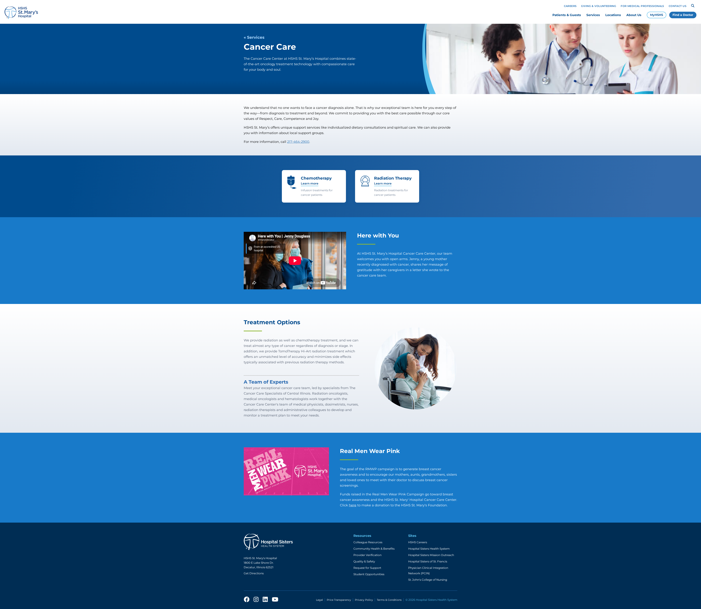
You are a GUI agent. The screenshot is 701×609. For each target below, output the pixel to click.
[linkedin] (265, 600)
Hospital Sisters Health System (429, 548)
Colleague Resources (367, 542)
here (352, 505)
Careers (570, 6)
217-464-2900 (298, 142)
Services (593, 15)
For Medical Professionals (642, 6)
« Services (254, 37)
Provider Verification (367, 555)
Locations (613, 15)
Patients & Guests (566, 15)
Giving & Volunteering (598, 6)
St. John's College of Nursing (427, 579)
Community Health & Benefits (373, 548)
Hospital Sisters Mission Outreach (431, 555)
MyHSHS (656, 15)
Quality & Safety (364, 561)
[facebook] (247, 600)
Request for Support (367, 568)
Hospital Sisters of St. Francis (427, 561)
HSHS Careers (417, 542)
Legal (319, 600)
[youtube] (275, 600)
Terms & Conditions (389, 600)
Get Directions (254, 573)
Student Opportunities (368, 574)
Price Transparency (339, 600)
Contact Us (677, 6)
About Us (633, 15)
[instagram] (256, 600)
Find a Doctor (683, 15)
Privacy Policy (364, 600)
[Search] (693, 6)
